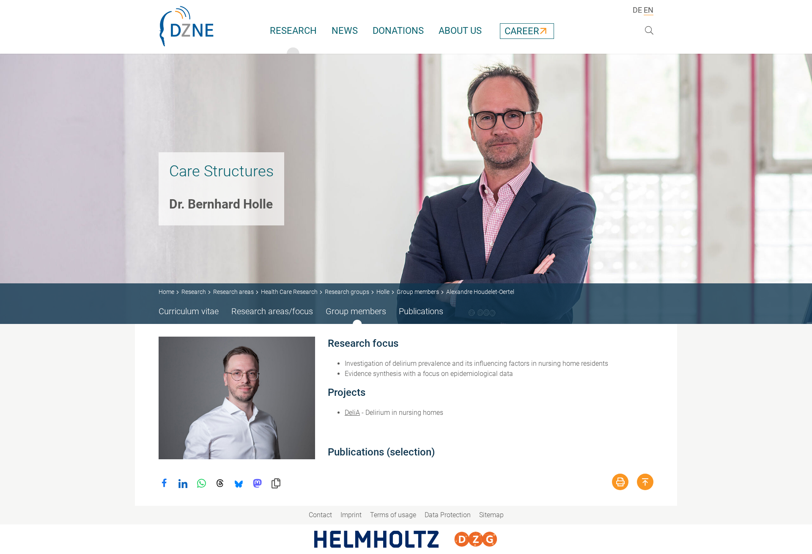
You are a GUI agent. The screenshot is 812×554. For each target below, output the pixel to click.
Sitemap (491, 515)
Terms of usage (393, 515)
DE (637, 9)
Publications (421, 311)
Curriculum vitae (189, 311)
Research (293, 30)
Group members (418, 291)
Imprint (351, 515)
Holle (383, 291)
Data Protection (448, 515)
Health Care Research (289, 291)
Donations (398, 30)
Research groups (347, 291)
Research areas (233, 291)
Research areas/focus (272, 311)
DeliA (352, 413)
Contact (320, 515)
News (345, 30)
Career (522, 31)
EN (648, 9)
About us (460, 30)
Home (166, 291)
